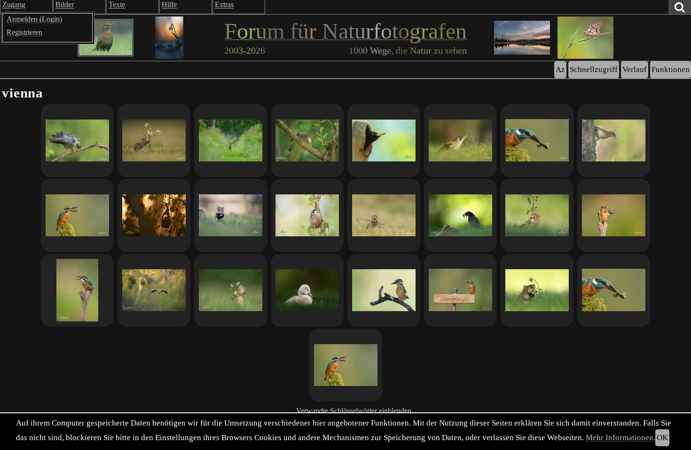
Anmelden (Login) (34, 19)
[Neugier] (383, 290)
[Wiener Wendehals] (613, 140)
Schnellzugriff (594, 69)
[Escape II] (537, 140)
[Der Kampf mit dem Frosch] (613, 290)
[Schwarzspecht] (383, 140)
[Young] (383, 215)
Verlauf (634, 69)
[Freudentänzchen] (613, 215)
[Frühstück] (230, 290)
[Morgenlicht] (77, 290)
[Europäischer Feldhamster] (230, 215)
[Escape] (77, 215)
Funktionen (671, 69)
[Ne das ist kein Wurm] (460, 140)
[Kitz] (230, 140)
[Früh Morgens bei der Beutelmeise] (154, 215)
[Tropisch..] (154, 290)
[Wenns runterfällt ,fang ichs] (154, 140)
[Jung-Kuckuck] (307, 140)
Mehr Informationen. (620, 437)
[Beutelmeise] (307, 215)
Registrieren (24, 32)
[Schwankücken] (307, 290)
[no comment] (460, 290)
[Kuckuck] (77, 140)
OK (662, 437)
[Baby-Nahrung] (460, 215)
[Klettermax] (537, 215)
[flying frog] (345, 365)
